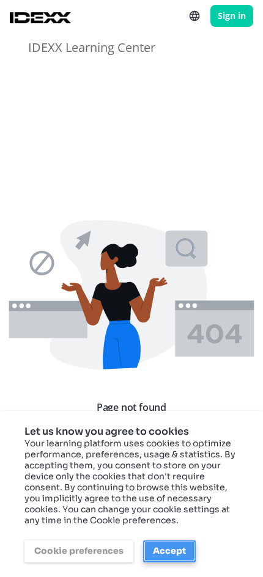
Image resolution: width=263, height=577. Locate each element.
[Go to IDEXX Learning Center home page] (40, 16)
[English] (194, 16)
